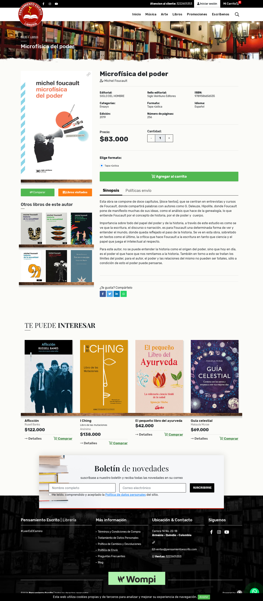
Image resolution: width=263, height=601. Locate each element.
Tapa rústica (112, 165)
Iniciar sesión (208, 3)
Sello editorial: (157, 92)
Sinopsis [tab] (111, 190)
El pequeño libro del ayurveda (158, 421)
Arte (164, 14)
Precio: (105, 132)
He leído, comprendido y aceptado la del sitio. (104, 495)
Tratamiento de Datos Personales (118, 538)
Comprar (64, 438)
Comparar (39, 192)
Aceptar (203, 597)
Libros (177, 14)
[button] (88, 74)
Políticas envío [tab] (138, 190)
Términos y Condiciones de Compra (119, 531)
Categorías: (107, 103)
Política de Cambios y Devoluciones (119, 544)
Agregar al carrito (171, 176)
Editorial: (106, 92)
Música (150, 14)
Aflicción (32, 421)
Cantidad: (154, 131)
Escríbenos (220, 14)
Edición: (105, 114)
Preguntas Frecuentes (111, 556)
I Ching (85, 421)
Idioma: (200, 103)
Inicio (136, 14)
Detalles (35, 438)
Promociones (197, 14)
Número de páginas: (160, 114)
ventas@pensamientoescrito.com (176, 549)
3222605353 (184, 3)
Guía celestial (202, 421)
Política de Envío (108, 550)
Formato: (153, 103)
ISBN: (198, 92)
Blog (100, 562)
